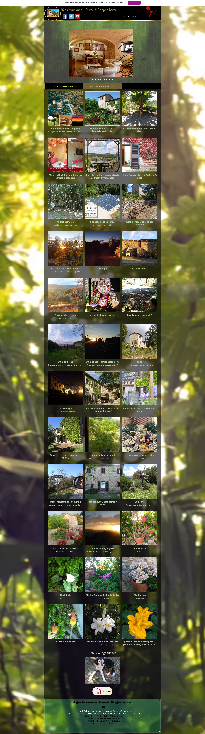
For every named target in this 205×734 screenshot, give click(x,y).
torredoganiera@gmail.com (118, 711)
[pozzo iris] (112, 79)
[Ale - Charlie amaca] (104, 79)
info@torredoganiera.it (91, 711)
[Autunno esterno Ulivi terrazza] (95, 79)
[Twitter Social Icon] (71, 16)
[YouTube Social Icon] (77, 16)
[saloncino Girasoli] (101, 79)
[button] (102, 13)
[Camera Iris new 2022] (98, 79)
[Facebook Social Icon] (65, 16)
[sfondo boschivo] (109, 79)
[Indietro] (48, 52)
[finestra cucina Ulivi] (106, 79)
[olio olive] (92, 79)
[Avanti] (157, 52)
